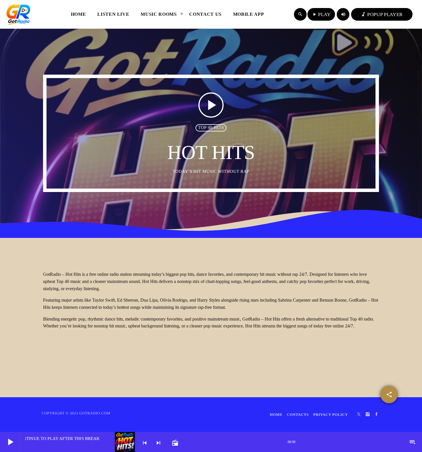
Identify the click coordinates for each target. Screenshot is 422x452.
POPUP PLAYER (382, 14)
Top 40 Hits (211, 127)
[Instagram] (367, 414)
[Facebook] (376, 414)
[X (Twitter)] (359, 414)
